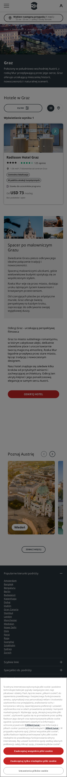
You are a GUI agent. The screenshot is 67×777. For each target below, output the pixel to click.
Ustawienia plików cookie (33, 770)
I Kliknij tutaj (33, 725)
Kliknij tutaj (52, 728)
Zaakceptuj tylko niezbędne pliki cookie (33, 761)
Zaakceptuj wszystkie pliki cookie (33, 751)
